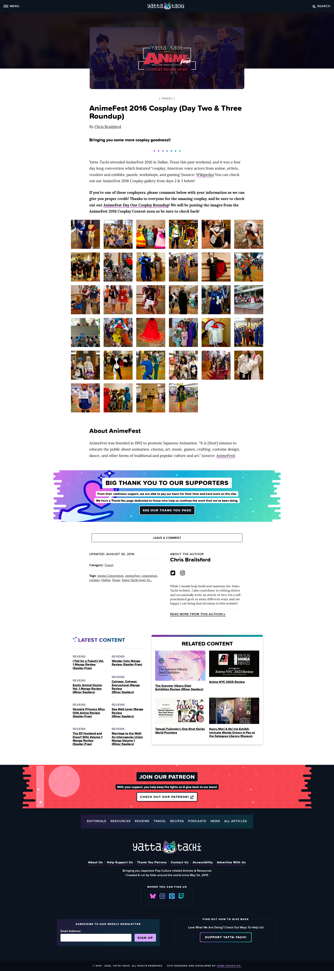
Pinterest (172, 896)
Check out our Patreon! (165, 796)
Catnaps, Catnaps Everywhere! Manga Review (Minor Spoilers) (126, 687)
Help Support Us (120, 862)
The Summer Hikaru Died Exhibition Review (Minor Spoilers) (179, 687)
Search (324, 6)
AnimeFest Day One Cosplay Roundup (136, 205)
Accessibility (203, 862)
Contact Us (180, 862)
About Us (95, 862)
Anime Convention (110, 576)
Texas (116, 580)
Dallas (105, 580)
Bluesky (153, 896)
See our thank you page (167, 510)
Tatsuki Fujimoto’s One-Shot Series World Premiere (180, 730)
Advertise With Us (231, 862)
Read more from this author (196, 614)
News (215, 821)
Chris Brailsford (108, 126)
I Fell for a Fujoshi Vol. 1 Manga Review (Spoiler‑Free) (88, 664)
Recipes (177, 821)
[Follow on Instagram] (182, 573)
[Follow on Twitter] (173, 573)
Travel (108, 565)
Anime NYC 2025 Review (227, 681)
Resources (121, 821)
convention (149, 576)
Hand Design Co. (229, 965)
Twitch (181, 896)
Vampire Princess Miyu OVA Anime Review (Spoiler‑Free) (89, 712)
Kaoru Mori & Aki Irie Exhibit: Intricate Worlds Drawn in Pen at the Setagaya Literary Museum (232, 732)
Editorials (97, 821)
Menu (15, 6)
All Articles (235, 821)
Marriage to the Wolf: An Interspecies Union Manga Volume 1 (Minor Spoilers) (127, 738)
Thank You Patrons (152, 862)
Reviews (142, 821)
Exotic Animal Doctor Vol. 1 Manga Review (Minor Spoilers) (87, 688)
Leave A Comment (167, 538)
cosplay (94, 580)
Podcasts (197, 821)
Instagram (162, 896)
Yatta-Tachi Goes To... (137, 580)
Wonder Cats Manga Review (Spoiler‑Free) (127, 662)
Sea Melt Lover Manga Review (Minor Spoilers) (127, 712)
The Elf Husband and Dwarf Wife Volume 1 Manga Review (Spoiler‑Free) (87, 738)
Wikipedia (204, 174)
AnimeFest (225, 455)
